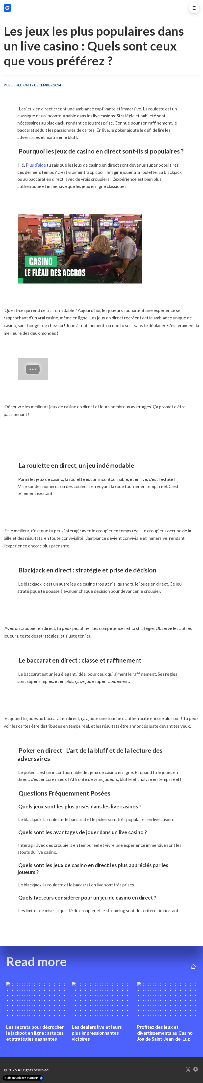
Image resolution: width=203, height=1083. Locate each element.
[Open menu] (194, 7)
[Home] (9, 8)
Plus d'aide (36, 165)
